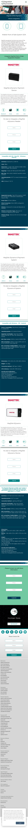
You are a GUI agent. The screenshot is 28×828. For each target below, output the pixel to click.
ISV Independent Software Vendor (7, 773)
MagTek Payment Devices (5, 701)
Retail (2, 739)
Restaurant (3, 741)
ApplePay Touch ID (4, 734)
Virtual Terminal (3, 680)
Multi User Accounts (4, 678)
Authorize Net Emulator (5, 683)
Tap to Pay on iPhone (4, 746)
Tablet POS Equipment (5, 670)
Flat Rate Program (4, 767)
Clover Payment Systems (5, 700)
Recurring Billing (4, 675)
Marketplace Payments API (5, 731)
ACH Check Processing (5, 677)
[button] (26, 2)
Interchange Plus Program (5, 768)
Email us (2, 792)
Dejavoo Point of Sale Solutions (6, 708)
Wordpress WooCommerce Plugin (7, 760)
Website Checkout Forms (5, 662)
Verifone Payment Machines (6, 703)
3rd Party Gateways (4, 752)
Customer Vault (3, 673)
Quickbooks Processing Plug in (6, 762)
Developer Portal (4, 693)
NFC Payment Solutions (5, 667)
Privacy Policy (3, 807)
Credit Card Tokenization (5, 721)
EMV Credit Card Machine (5, 665)
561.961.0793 (3, 791)
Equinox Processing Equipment (6, 709)
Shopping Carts (3, 743)
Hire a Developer (4, 692)
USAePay (2, 755)
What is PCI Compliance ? (5, 785)
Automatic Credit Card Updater (6, 728)
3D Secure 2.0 (3, 729)
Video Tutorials (3, 781)
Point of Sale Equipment (5, 664)
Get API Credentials (4, 690)
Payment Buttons (4, 682)
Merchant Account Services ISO (6, 776)
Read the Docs (3, 802)
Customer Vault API (4, 724)
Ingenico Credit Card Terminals (6, 698)
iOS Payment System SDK (5, 716)
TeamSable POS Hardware (5, 711)
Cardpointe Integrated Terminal (6, 706)
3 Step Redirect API (4, 723)
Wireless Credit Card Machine (6, 672)
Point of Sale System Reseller (6, 775)
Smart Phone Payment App (5, 744)
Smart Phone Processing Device (6, 669)
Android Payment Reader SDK (6, 718)
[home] (7, 3)
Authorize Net (3, 754)
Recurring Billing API (4, 726)
